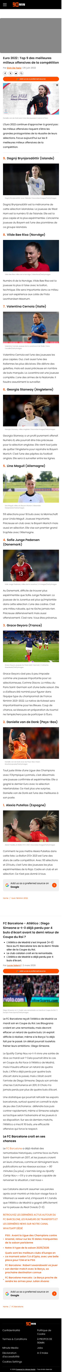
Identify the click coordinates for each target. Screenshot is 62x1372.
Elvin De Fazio (14, 67)
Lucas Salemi (14, 965)
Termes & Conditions (14, 1339)
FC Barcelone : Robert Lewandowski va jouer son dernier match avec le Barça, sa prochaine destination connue (31, 1268)
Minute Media (10, 1348)
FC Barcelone (14, 1148)
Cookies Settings (12, 1361)
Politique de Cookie (44, 1332)
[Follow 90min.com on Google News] (54, 885)
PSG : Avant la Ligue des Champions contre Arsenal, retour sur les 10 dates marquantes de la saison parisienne (31, 1239)
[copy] (21, 73)
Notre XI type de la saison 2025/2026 (27, 1247)
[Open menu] (5, 4)
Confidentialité (11, 1330)
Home (5, 898)
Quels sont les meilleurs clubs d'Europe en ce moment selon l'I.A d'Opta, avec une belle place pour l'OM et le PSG (32, 1256)
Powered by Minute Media (25, 1369)
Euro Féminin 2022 (20, 898)
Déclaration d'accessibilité (10, 1354)
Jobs (40, 1348)
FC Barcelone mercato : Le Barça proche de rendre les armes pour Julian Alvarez (31, 1279)
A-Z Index (42, 1353)
